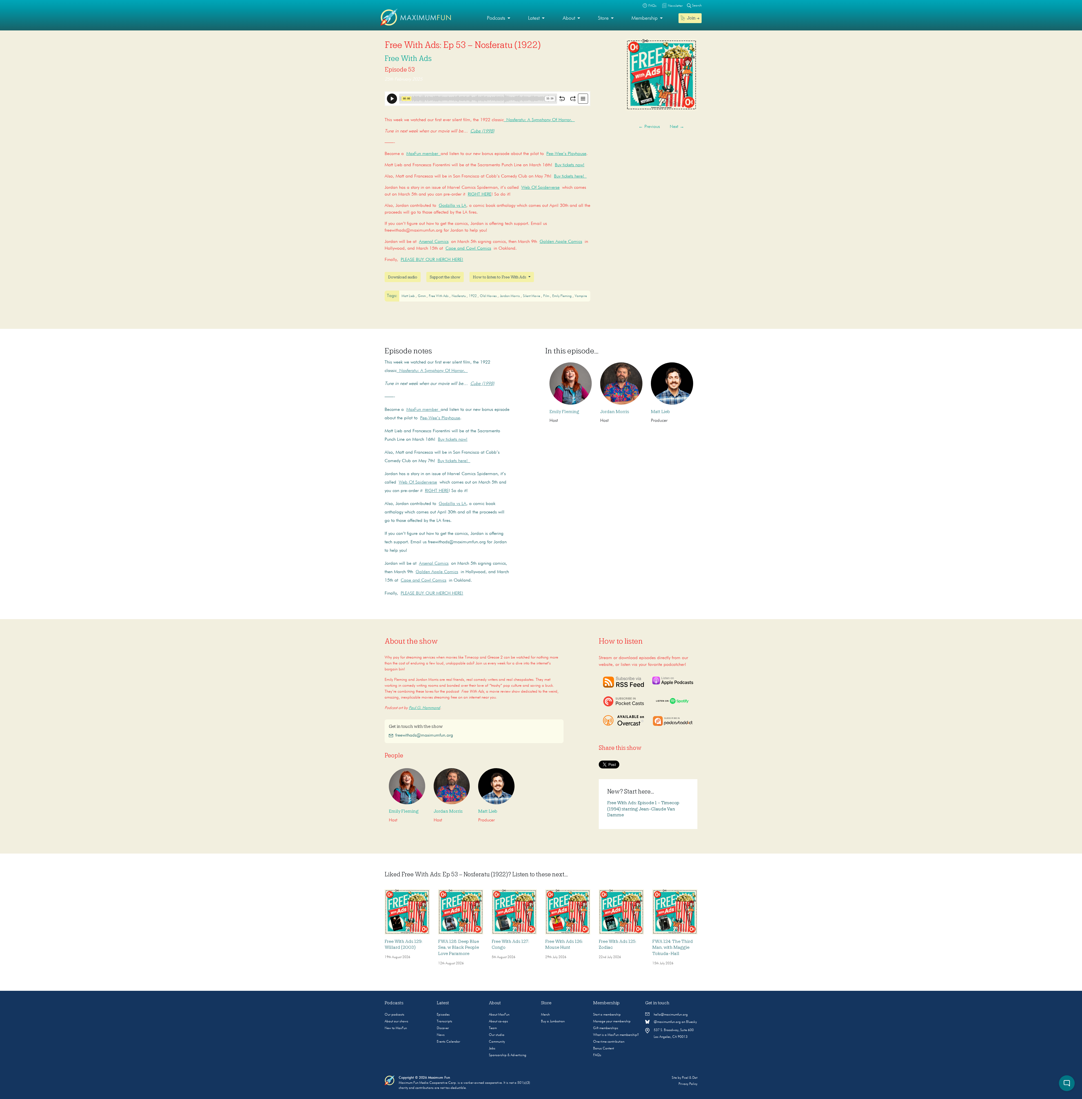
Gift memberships (605, 1028)
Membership (644, 18)
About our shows (396, 1021)
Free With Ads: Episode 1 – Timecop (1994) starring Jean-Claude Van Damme (643, 808)
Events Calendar (448, 1041)
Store (603, 18)
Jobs (492, 1048)
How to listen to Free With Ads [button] (500, 277)
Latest (534, 18)
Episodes (443, 1014)
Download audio (402, 277)
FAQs (597, 1055)
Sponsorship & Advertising (507, 1055)
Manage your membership (612, 1021)
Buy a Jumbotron (553, 1021)
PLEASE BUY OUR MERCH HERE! (432, 260)
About (569, 18)
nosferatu (459, 296)
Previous (649, 127)
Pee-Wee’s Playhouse (566, 154)
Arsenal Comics (434, 242)
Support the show (445, 277)
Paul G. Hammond (424, 708)
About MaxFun (499, 1014)
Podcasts (496, 18)
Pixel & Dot (689, 1078)
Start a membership (607, 1014)
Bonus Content (603, 1048)
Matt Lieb (409, 296)
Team (493, 1028)
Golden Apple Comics (561, 242)
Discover (443, 1028)
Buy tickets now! (569, 165)
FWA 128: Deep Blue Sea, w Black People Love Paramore (458, 947)
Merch (545, 1014)
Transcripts (444, 1021)
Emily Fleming (564, 411)
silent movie (532, 296)
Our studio (496, 1035)
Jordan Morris (510, 296)
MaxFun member (423, 154)
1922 (473, 296)
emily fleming (562, 296)
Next (677, 127)
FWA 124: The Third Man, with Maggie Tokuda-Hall (672, 947)
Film (546, 296)
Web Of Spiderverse (540, 187)
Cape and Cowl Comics (468, 248)
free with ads (439, 296)
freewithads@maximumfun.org (424, 735)
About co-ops (498, 1021)
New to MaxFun (396, 1028)
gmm (422, 296)
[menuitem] (499, 18)
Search (696, 5)
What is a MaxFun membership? (616, 1035)
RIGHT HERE (479, 194)
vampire (581, 296)
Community (497, 1041)
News (441, 1035)
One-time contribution (608, 1041)
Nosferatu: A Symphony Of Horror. (539, 120)
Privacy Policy (688, 1084)
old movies (489, 296)
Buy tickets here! (570, 176)
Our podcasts (394, 1014)
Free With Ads (408, 58)
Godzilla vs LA (452, 205)
